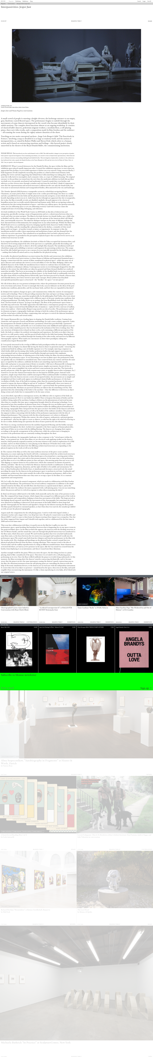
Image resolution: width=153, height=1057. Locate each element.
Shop (31, 1)
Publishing (18, 1)
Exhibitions (25, 1)
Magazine (11, 1)
